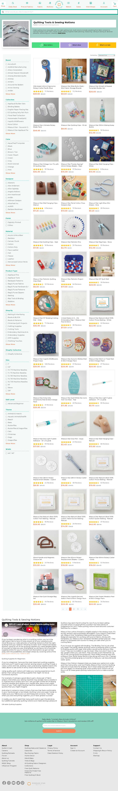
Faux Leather (13, 250)
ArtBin (10, 90)
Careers (5, 751)
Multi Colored (13, 164)
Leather (11, 259)
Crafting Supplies (14, 326)
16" (9, 384)
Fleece (10, 256)
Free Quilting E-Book (33, 775)
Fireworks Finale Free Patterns (33, 771)
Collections (29, 766)
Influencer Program (9, 766)
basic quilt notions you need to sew (16, 653)
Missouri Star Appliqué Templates (21, 130)
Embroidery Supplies (16, 335)
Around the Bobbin (15, 85)
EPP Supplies (13, 338)
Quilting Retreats (8, 753)
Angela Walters (14, 191)
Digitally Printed (14, 222)
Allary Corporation (15, 70)
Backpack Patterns (15, 281)
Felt (9, 253)
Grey (10, 161)
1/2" (9, 367)
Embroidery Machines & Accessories (22, 332)
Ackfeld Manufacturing (17, 67)
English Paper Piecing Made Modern (22, 109)
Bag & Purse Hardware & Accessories (22, 286)
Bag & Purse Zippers (16, 292)
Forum (4, 756)
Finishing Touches (15, 341)
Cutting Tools (13, 329)
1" (8, 364)
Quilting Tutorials (8, 761)
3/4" (9, 390)
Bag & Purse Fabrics (16, 284)
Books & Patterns (15, 320)
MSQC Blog (6, 763)
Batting (11, 295)
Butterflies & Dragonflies (17, 428)
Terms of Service (54, 751)
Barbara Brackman (15, 209)
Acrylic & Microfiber (15, 235)
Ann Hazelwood (14, 194)
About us (5, 758)
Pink (9, 170)
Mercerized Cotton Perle (18, 262)
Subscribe (28, 751)
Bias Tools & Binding (16, 298)
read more (61, 33)
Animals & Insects (14, 413)
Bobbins (11, 301)
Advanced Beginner (16, 403)
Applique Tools (14, 278)
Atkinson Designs (14, 200)
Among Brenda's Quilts (17, 76)
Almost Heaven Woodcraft (18, 73)
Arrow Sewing (13, 88)
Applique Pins (13, 275)
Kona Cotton (13, 124)
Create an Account (77, 751)
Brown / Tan (13, 152)
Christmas (12, 434)
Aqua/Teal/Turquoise (16, 143)
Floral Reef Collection (16, 115)
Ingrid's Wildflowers (16, 121)
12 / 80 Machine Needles (17, 376)
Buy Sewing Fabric (32, 753)
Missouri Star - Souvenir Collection (21, 127)
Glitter (10, 225)
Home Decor (30, 756)
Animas (11, 79)
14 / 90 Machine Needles (17, 379)
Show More (10, 94)
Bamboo (11, 238)
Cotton (10, 244)
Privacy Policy (53, 748)
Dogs (10, 437)
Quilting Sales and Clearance (35, 748)
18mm (10, 387)
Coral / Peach (13, 155)
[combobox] (59, 12)
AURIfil (10, 206)
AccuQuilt (12, 64)
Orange (11, 167)
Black (10, 146)
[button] (3, 4)
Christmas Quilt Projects (17, 323)
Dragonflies (12, 440)
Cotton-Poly (13, 247)
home (35, 25)
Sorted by (93, 55)
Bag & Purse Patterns (16, 289)
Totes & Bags (29, 761)
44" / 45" (11, 453)
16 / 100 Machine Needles (17, 382)
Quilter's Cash (7, 748)
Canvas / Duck (13, 241)
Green (10, 158)
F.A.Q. (95, 753)
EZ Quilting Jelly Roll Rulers (19, 112)
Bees (10, 422)
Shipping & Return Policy (102, 751)
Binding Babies (14, 106)
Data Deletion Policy (55, 753)
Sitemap (96, 756)
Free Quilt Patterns (32, 768)
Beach (10, 419)
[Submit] (3, 12)
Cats (9, 431)
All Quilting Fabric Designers (35, 763)
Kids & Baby (29, 758)
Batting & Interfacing (16, 314)
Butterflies (12, 425)
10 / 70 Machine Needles (17, 370)
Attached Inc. (13, 203)
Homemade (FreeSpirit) (17, 118)
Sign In (73, 748)
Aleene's (11, 183)
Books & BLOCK (14, 317)
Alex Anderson (13, 186)
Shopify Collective (15, 354)
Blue (10, 149)
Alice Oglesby (13, 188)
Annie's (10, 82)
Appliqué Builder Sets (16, 103)
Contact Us (97, 748)
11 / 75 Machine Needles (17, 373)
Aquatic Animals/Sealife (17, 416)
